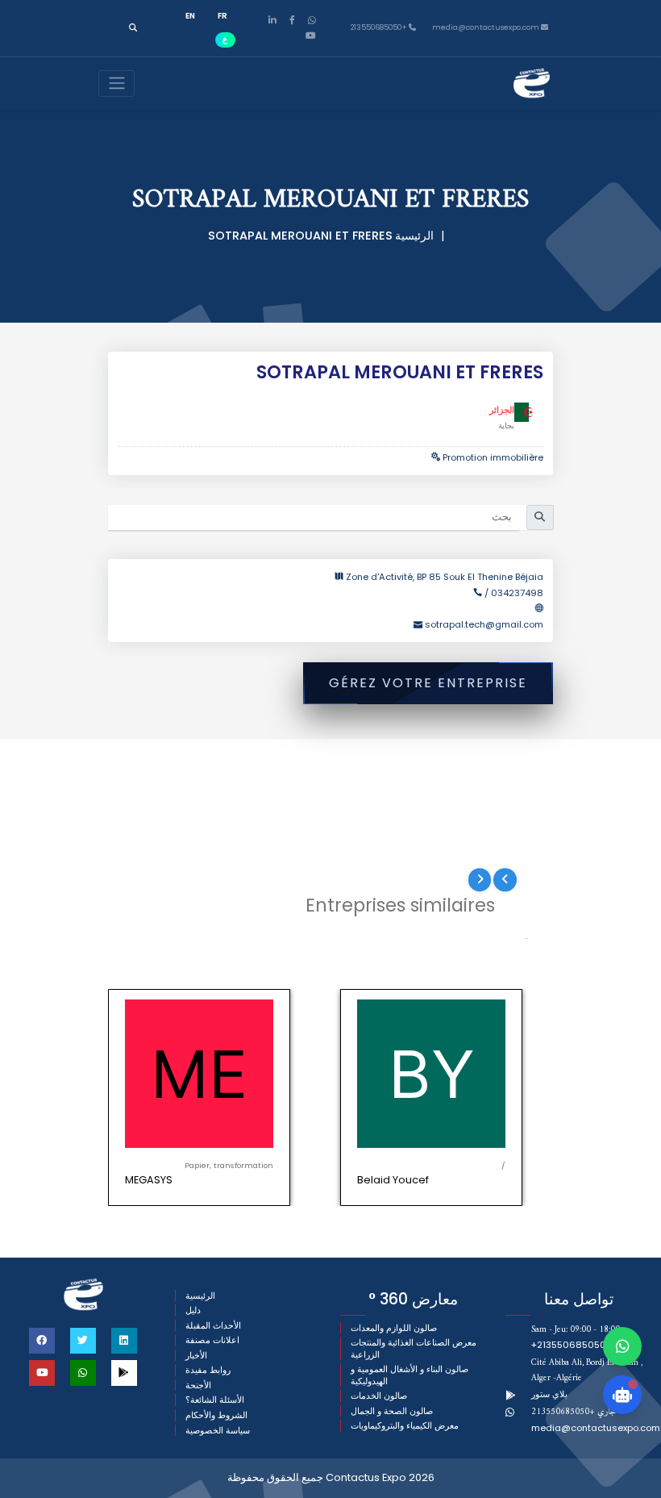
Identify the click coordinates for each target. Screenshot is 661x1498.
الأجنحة (198, 1385)
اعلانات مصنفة (212, 1340)
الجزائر (501, 409)
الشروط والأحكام (216, 1415)
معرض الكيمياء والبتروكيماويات (405, 1426)
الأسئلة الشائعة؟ (214, 1400)
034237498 (517, 592)
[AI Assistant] (622, 1394)
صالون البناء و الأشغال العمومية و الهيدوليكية (409, 1375)
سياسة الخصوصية (217, 1431)
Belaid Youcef (393, 1180)
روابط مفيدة (208, 1370)
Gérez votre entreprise (428, 683)
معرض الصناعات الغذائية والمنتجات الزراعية (413, 1348)
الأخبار (196, 1356)
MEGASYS (149, 1180)
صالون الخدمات (379, 1396)
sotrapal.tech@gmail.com (484, 624)
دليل (193, 1310)
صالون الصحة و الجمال (392, 1411)
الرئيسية (414, 235)
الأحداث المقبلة (213, 1326)
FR (222, 15)
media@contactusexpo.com (595, 1427)
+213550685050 (380, 27)
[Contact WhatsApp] (622, 1346)
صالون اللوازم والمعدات (394, 1328)
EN (190, 15)
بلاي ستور (549, 1393)
